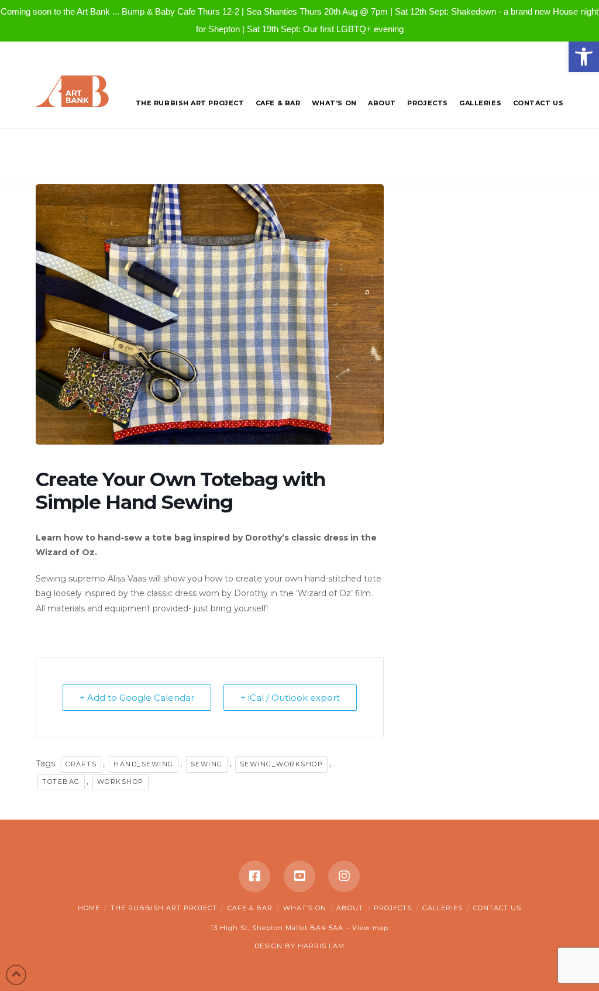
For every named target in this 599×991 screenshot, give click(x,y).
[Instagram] (344, 876)
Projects (393, 908)
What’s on (304, 908)
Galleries (442, 908)
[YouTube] (299, 876)
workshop (120, 781)
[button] (584, 57)
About (349, 908)
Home (89, 908)
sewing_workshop (281, 764)
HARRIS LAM (321, 946)
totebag (61, 781)
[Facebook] (254, 876)
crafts (81, 764)
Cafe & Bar (250, 908)
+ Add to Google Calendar (137, 697)
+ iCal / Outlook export (290, 697)
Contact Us (497, 908)
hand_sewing (143, 764)
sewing (207, 764)
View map (370, 928)
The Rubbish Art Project (164, 908)
